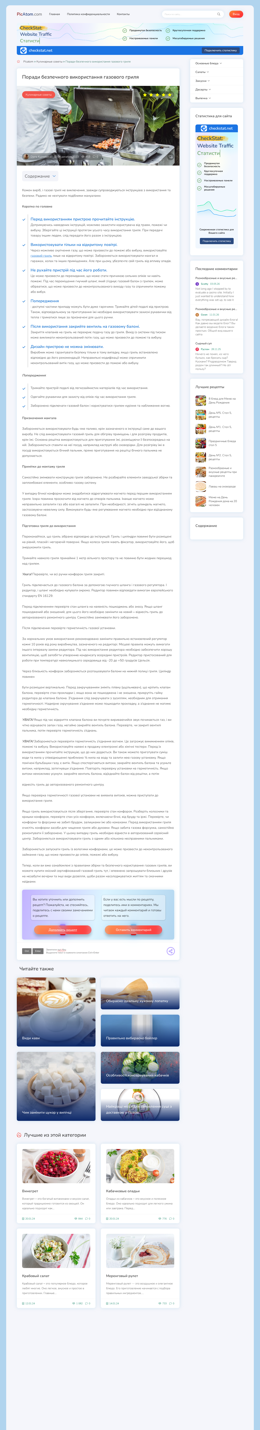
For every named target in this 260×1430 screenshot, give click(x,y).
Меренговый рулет (122, 1275)
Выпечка (201, 98)
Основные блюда (206, 63)
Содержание (37, 176)
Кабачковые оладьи (123, 1191)
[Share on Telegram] (170, 951)
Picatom (28, 62)
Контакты (123, 14)
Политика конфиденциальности (88, 14)
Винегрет (30, 1191)
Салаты (200, 72)
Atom (29, 14)
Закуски (200, 81)
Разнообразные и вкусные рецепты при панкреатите (216, 278)
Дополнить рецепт (63, 930)
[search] (219, 14)
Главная (54, 14)
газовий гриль (41, 256)
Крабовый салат (35, 1275)
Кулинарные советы (49, 62)
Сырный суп (203, 343)
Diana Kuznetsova (41, 156)
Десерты (201, 90)
